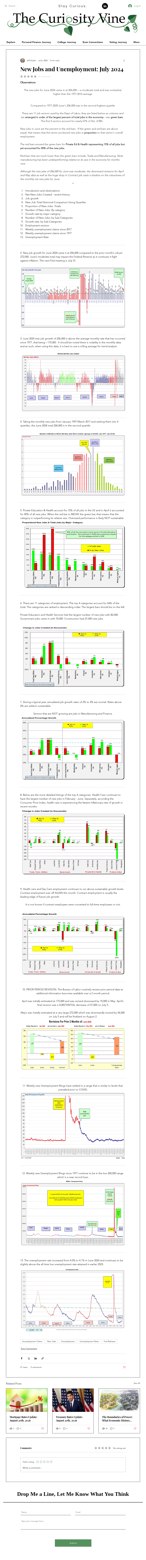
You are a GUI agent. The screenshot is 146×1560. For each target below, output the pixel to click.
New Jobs (51, 1341)
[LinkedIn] (105, 6)
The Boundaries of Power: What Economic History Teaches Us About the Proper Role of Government (119, 1418)
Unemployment (68, 1341)
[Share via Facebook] (21, 1358)
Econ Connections (29, 1348)
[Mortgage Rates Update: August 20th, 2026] (26, 1400)
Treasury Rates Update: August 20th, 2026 (69, 1418)
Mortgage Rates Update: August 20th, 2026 (23, 1418)
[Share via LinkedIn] (35, 1358)
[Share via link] (42, 1358)
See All (137, 1383)
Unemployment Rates (89, 1341)
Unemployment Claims (32, 1341)
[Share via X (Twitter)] (28, 1358)
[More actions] (124, 60)
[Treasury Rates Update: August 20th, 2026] (73, 1400)
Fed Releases (110, 1341)
